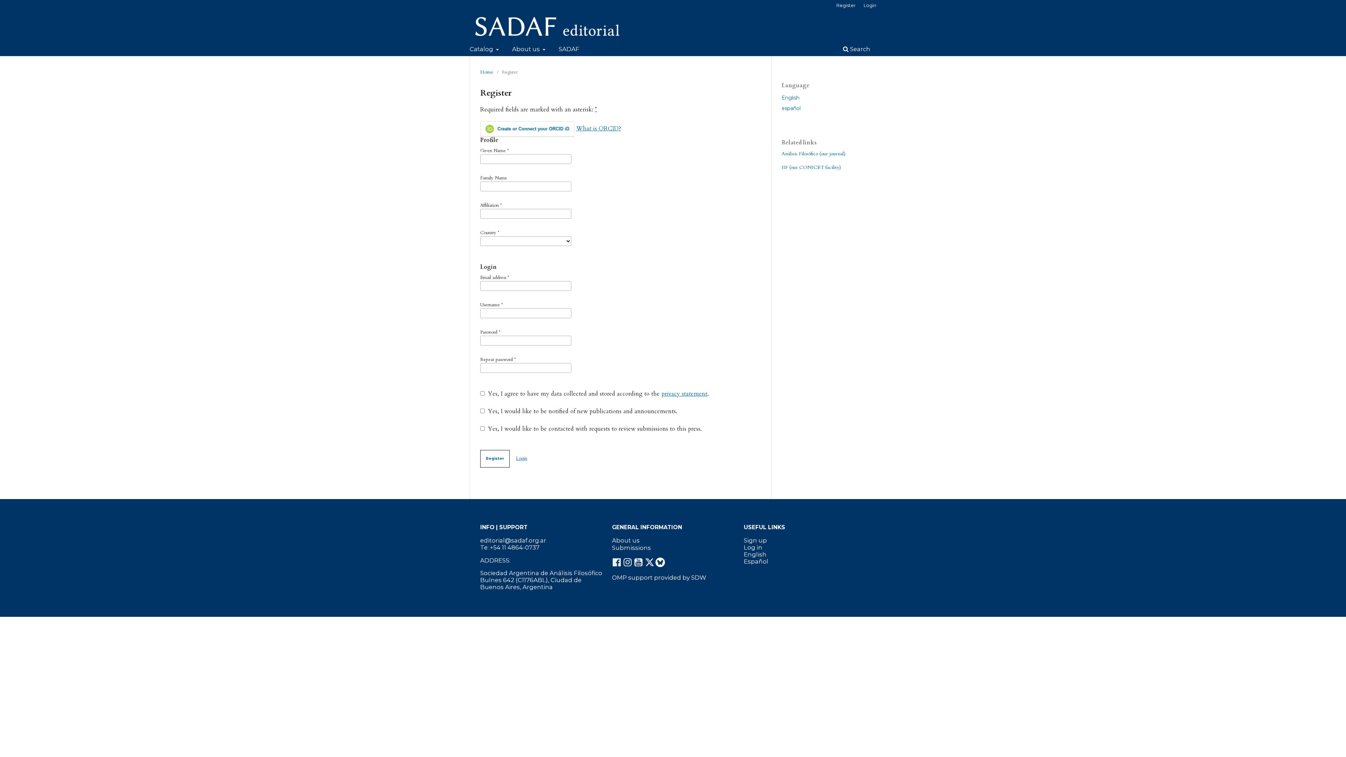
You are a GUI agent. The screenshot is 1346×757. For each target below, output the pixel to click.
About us (526, 49)
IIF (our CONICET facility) (811, 167)
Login (870, 5)
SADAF (569, 49)
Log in (753, 547)
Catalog (482, 49)
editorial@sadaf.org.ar (513, 540)
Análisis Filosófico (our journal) (813, 153)
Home (486, 72)
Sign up (755, 540)
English (791, 98)
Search (859, 49)
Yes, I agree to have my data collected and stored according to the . (597, 393)
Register (846, 5)
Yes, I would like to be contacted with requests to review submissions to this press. (594, 428)
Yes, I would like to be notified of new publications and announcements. (581, 411)
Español (756, 561)
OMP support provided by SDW (659, 577)
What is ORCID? (598, 128)
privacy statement (684, 394)
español (791, 108)
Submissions (631, 547)
